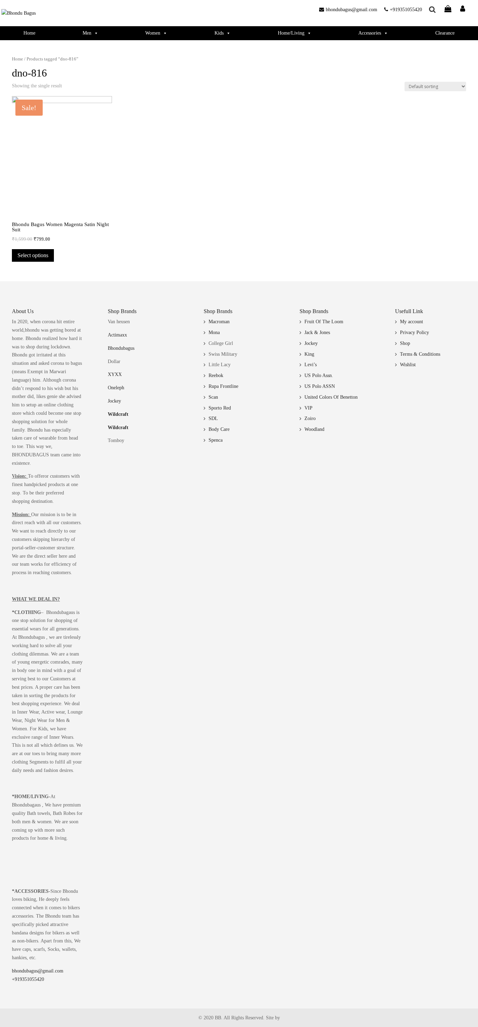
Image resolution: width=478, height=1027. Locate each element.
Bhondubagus (121, 348)
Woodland (314, 429)
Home (29, 33)
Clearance (445, 33)
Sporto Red (220, 408)
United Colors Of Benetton (331, 397)
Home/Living (291, 33)
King (309, 354)
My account (411, 321)
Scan (213, 397)
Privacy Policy (414, 332)
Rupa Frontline (223, 386)
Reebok (216, 375)
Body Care (219, 429)
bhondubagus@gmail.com (351, 9)
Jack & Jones (317, 332)
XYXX (115, 374)
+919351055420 (406, 9)
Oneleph (116, 387)
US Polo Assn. (318, 375)
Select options (32, 255)
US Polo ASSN (319, 386)
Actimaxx (117, 335)
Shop (405, 343)
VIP (308, 408)
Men (87, 33)
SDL (213, 418)
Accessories (369, 33)
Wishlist (408, 364)
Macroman (219, 321)
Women (152, 33)
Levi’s (310, 364)
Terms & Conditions (420, 354)
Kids (219, 33)
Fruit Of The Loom (323, 321)
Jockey (114, 401)
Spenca (216, 440)
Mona (214, 332)
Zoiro (310, 418)
